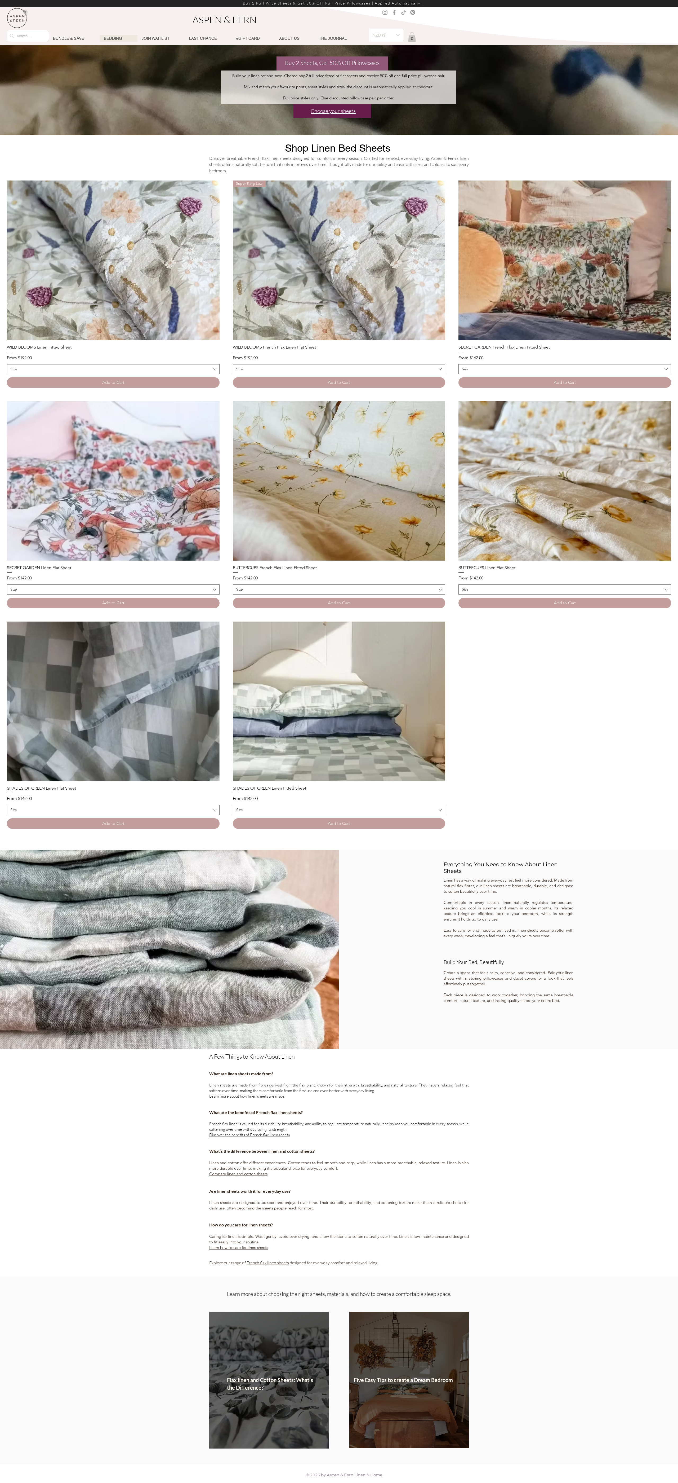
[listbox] (386, 35)
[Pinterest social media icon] (412, 12)
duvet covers (524, 978)
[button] (386, 35)
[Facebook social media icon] (394, 12)
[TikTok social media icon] (403, 12)
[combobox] (113, 369)
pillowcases (493, 978)
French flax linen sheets (268, 1262)
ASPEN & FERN (225, 19)
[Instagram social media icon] (385, 12)
